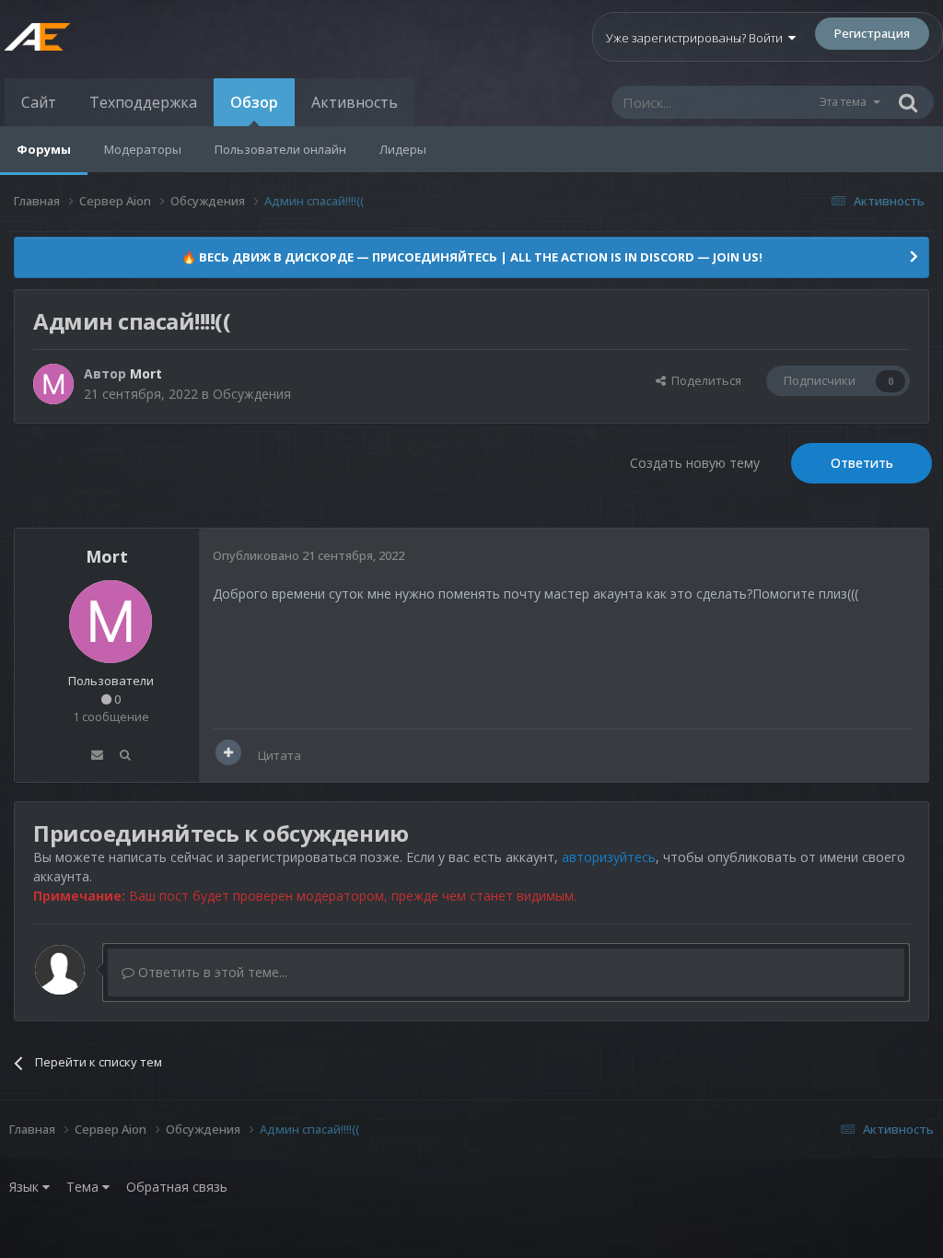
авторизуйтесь (609, 857)
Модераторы (142, 149)
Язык (25, 1186)
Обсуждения (252, 393)
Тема (84, 1186)
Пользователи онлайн (280, 149)
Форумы (44, 149)
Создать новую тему (695, 463)
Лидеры (402, 149)
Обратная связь (176, 1186)
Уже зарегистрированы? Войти (697, 37)
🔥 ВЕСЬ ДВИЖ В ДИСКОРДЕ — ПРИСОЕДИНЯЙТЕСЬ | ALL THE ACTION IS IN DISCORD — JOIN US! (472, 257)
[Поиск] (908, 102)
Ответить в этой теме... (210, 972)
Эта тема (843, 102)
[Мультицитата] (228, 752)
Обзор (254, 102)
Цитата (279, 755)
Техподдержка (143, 102)
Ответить (862, 463)
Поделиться (703, 380)
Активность (354, 102)
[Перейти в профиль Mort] (53, 384)
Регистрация (872, 33)
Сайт (38, 102)
